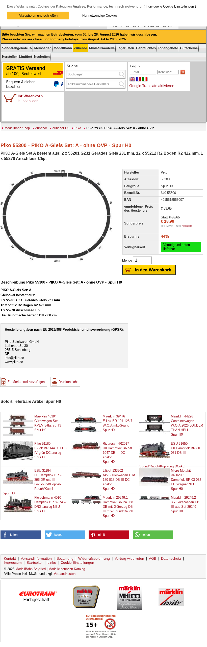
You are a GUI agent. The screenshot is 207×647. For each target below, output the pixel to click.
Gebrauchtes (146, 48)
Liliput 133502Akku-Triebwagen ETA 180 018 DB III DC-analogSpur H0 (119, 480)
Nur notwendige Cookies (100, 15)
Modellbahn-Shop (17, 128)
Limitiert (25, 57)
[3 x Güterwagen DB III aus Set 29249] (154, 498)
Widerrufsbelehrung (94, 558)
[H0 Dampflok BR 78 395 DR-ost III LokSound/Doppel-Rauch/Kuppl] (18, 482)
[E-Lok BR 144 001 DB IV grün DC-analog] (18, 459)
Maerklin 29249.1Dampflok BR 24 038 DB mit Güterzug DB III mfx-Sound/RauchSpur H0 (118, 507)
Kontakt (10, 558)
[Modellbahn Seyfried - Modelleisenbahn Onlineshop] (91, 28)
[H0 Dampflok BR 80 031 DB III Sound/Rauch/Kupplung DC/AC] (154, 457)
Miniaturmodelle (102, 48)
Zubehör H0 (60, 128)
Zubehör (80, 48)
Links (51, 562)
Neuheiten (42, 57)
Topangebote (168, 48)
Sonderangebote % (17, 48)
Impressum (13, 562)
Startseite (34, 562)
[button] (21, 534)
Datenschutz (171, 558)
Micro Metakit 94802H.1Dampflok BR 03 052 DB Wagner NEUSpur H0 (186, 480)
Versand (187, 225)
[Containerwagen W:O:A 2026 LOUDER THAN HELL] (154, 435)
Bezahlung (65, 558)
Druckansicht (68, 382)
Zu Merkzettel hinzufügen (26, 382)
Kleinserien (42, 48)
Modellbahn (63, 48)
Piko (77, 128)
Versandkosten (64, 574)
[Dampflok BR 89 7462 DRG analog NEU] (18, 512)
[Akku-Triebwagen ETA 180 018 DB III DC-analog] (86, 477)
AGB (152, 558)
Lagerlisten (125, 48)
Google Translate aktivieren (151, 85)
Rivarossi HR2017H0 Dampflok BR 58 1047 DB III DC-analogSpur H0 (117, 453)
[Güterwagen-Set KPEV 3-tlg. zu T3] (18, 435)
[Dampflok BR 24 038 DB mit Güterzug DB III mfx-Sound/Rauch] (86, 503)
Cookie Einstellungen (77, 562)
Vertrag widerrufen (129, 558)
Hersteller (9, 57)
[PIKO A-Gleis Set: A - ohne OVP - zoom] (56, 262)
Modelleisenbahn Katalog (66, 569)
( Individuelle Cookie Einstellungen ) (170, 6)
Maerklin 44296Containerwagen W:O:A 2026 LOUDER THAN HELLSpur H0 (187, 425)
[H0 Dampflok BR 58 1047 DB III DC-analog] (86, 449)
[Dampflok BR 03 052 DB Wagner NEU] (154, 485)
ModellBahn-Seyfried (30, 569)
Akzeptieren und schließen (38, 15)
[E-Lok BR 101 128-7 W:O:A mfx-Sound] (86, 435)
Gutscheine (189, 48)
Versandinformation (36, 558)
